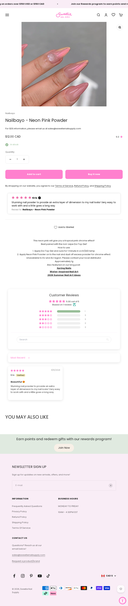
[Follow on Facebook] (14, 576)
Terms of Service (64, 185)
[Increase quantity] (24, 159)
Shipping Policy (102, 185)
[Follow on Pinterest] (31, 576)
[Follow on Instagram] (22, 576)
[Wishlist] (113, 14)
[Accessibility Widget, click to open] (122, 600)
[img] (17, 370)
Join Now (64, 448)
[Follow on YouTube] (40, 576)
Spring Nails (64, 268)
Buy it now (94, 174)
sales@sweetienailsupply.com (28, 555)
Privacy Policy (19, 511)
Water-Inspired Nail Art (64, 271)
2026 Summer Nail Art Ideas (64, 275)
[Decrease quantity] (10, 159)
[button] (64, 203)
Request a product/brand (26, 561)
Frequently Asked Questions (27, 506)
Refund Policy (81, 185)
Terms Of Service (21, 527)
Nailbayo (10, 113)
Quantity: (10, 152)
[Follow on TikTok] (48, 576)
